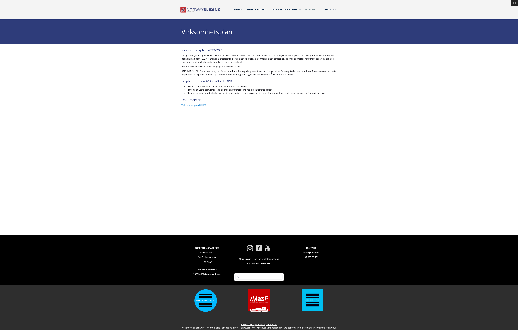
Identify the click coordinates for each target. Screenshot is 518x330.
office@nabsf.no (311, 252)
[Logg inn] (514, 3)
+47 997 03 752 (310, 257)
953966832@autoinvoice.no (207, 274)
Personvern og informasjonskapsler (259, 324)
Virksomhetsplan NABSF (193, 105)
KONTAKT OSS (329, 9)
